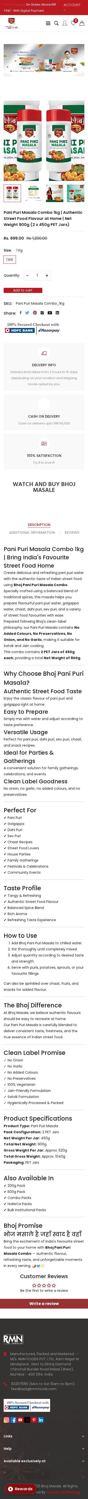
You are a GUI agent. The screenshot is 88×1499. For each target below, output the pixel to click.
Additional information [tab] (32, 532)
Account (72, 4)
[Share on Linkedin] (57, 312)
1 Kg (9, 259)
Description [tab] (39, 524)
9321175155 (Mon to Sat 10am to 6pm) (43, 1383)
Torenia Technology (63, 1492)
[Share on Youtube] (50, 312)
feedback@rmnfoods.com (33, 1389)
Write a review (44, 1303)
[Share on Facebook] (21, 312)
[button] (81, 23)
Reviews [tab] (72, 532)
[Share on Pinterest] (35, 312)
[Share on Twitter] (27, 312)
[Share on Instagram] (42, 312)
